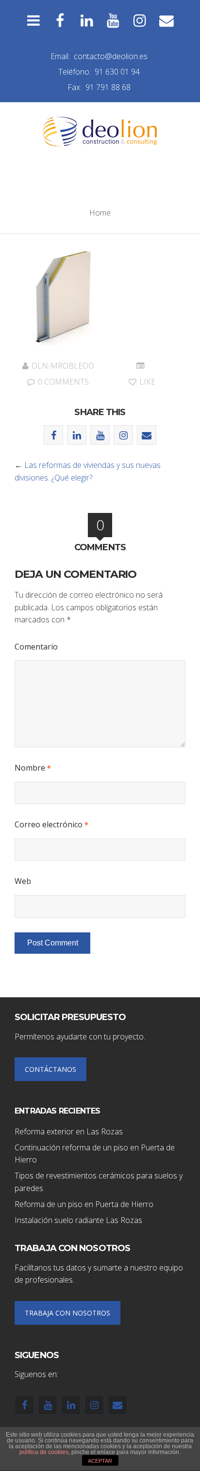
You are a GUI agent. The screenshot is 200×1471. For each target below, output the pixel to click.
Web (23, 881)
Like (146, 381)
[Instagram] (140, 20)
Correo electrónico (51, 824)
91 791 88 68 (108, 87)
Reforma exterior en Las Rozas (69, 1131)
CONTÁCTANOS (50, 1069)
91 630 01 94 (117, 71)
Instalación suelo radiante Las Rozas (78, 1220)
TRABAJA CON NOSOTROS (67, 1312)
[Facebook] (60, 20)
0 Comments (62, 381)
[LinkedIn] (86, 20)
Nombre (33, 767)
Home (100, 212)
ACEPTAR (100, 1461)
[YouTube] (113, 20)
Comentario (36, 646)
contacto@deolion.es (111, 56)
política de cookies (43, 1452)
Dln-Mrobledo (63, 365)
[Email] (166, 20)
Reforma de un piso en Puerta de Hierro (84, 1204)
